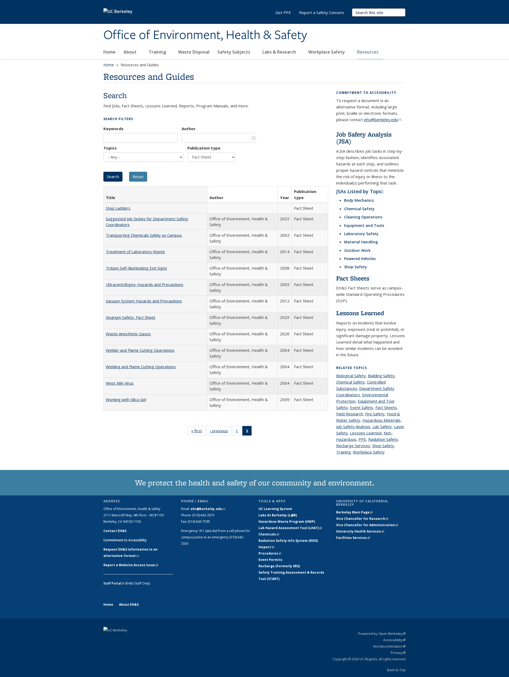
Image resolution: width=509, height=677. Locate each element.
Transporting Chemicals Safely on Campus (144, 235)
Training (158, 52)
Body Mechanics (359, 200)
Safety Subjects (234, 52)
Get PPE (283, 12)
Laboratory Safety (361, 233)
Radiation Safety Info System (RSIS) (288, 540)
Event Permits (270, 559)
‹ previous (220, 432)
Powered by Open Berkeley (382, 633)
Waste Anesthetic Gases (128, 333)
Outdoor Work (357, 250)
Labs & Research (279, 52)
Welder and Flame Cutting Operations (140, 350)
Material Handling (361, 241)
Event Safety (361, 407)
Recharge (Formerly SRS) (279, 566)
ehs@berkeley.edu (382, 119)
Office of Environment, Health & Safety (205, 35)
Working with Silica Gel (126, 399)
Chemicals (268, 534)
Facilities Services (353, 537)
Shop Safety (355, 266)
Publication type (203, 148)
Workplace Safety (327, 52)
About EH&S (129, 604)
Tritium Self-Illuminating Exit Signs (136, 268)
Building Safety (381, 375)
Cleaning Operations (363, 216)
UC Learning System (275, 509)
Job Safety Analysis (353, 426)
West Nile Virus (120, 383)
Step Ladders (118, 208)
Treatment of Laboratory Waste (135, 251)
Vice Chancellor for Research (362, 518)
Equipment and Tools (364, 225)
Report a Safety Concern (321, 12)
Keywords (113, 128)
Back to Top (396, 669)
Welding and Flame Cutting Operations (141, 366)
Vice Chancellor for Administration (367, 525)
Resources (368, 52)
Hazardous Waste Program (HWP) (286, 521)
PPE (362, 439)
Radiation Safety (383, 439)
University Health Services (360, 531)
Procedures (269, 553)
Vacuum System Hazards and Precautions (144, 301)
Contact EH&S (114, 531)
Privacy (398, 652)
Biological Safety (351, 375)
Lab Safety (382, 426)
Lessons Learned (360, 313)
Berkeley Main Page (354, 512)
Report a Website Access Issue (130, 565)
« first (198, 432)
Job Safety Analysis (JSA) (364, 137)
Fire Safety (375, 413)
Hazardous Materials (381, 420)
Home (109, 52)
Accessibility (394, 640)
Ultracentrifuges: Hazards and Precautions (144, 284)
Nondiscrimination (389, 646)
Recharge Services (353, 445)
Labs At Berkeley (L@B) (277, 515)
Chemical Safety (359, 208)
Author (189, 128)
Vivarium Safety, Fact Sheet (130, 317)
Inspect (266, 547)
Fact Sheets (352, 278)
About (131, 52)
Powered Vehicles (360, 258)
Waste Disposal (193, 52)
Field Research (349, 413)
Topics (110, 148)
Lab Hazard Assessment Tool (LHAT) (290, 528)
